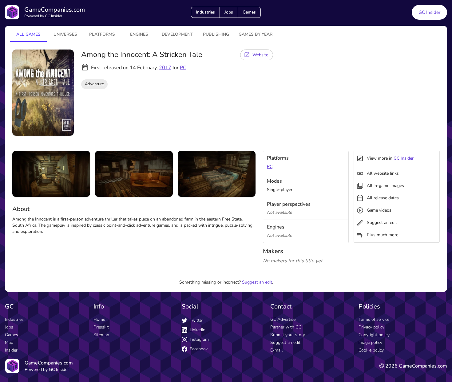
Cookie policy (371, 350)
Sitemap (101, 335)
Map (9, 342)
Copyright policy (374, 335)
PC (183, 67)
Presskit (101, 327)
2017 (165, 67)
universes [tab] (65, 34)
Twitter (196, 320)
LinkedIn (197, 330)
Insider (11, 350)
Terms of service (374, 319)
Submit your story (287, 335)
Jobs (228, 12)
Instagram (199, 339)
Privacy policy (371, 327)
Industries (205, 12)
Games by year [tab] (255, 34)
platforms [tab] (102, 34)
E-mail (276, 350)
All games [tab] (28, 34)
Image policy (370, 342)
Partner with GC (285, 327)
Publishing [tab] (216, 34)
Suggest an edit (257, 282)
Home (99, 319)
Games (249, 12)
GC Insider (429, 12)
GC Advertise (282, 319)
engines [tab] (139, 34)
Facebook (199, 349)
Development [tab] (177, 34)
